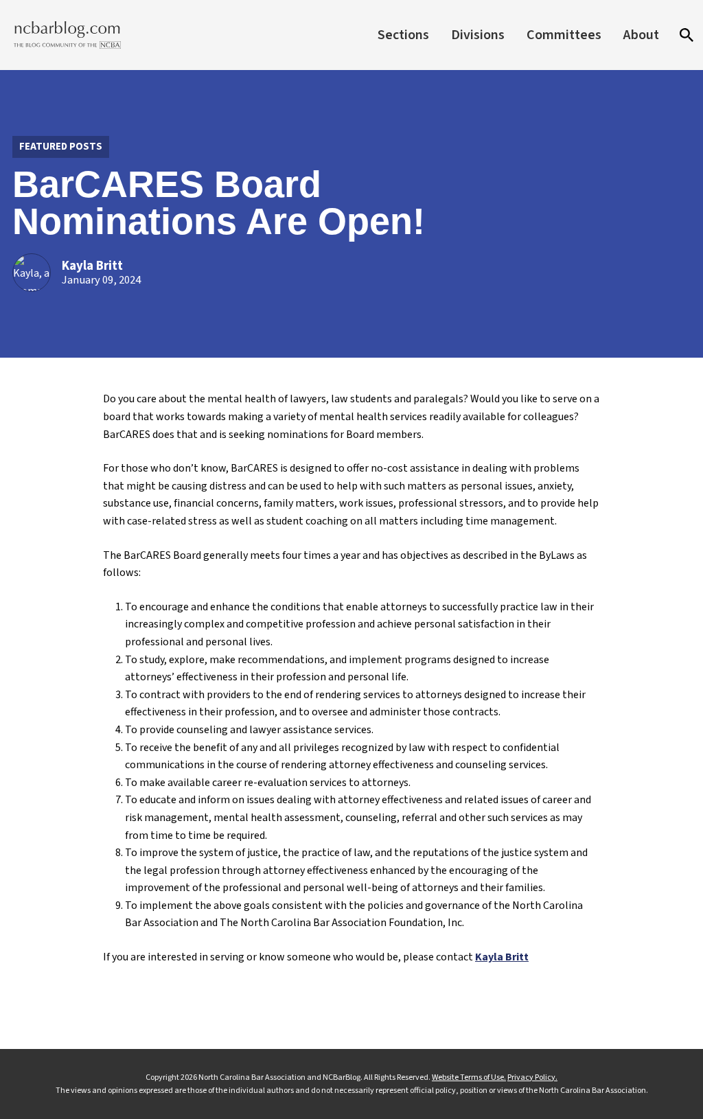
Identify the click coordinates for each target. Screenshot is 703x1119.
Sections (403, 35)
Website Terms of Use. (469, 1077)
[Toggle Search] (686, 35)
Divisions (478, 35)
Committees (564, 35)
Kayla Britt (92, 266)
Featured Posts (60, 146)
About (641, 35)
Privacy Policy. (532, 1077)
